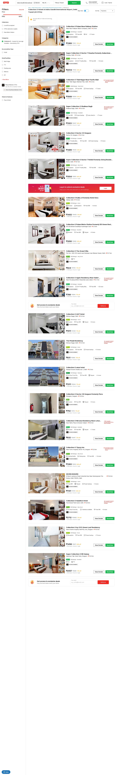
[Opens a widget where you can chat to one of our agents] (6, 772)
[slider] (2, 15)
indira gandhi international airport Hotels (51, 7)
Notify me (103, 306)
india (29, 7)
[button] (21, 9)
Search (74, 3)
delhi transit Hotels (36, 7)
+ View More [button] (5, 79)
